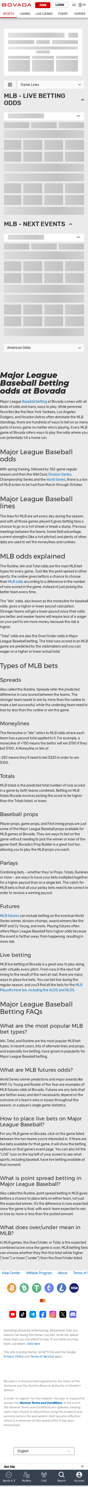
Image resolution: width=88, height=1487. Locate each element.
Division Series (59, 474)
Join (42, 5)
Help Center (11, 1273)
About (62, 1273)
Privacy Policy (14, 1356)
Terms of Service (42, 1356)
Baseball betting (34, 402)
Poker (62, 13)
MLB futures (9, 916)
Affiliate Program (39, 1273)
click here (33, 1344)
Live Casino (44, 13)
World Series (56, 480)
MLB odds (15, 582)
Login (59, 5)
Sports (8, 13)
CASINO (25, 13)
